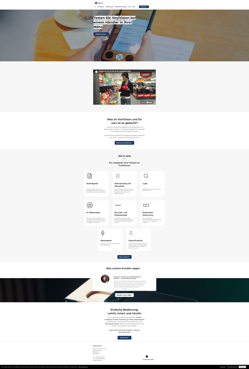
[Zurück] (95, 280)
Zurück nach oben (148, 359)
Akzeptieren (242, 367)
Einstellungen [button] (223, 367)
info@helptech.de (97, 360)
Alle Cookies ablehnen (232, 367)
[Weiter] (153, 280)
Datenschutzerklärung (83, 367)
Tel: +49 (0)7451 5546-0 (98, 357)
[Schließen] (247, 367)
